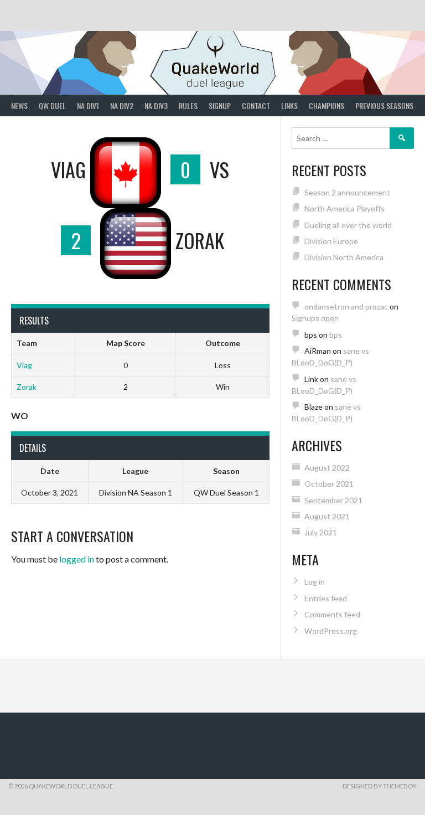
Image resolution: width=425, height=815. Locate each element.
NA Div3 (156, 105)
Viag (24, 365)
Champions (326, 105)
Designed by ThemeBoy (380, 786)
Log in (314, 581)
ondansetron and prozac (346, 306)
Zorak (27, 386)
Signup (220, 105)
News (19, 105)
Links (289, 105)
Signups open (315, 318)
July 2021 (320, 532)
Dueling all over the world (348, 225)
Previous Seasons (384, 105)
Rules (188, 105)
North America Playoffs (344, 208)
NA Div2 (121, 105)
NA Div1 (88, 105)
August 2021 (327, 516)
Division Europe (331, 241)
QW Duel (52, 105)
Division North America (343, 257)
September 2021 (333, 500)
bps (335, 334)
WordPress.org (330, 631)
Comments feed (332, 614)
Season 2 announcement (347, 192)
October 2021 (329, 483)
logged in (76, 559)
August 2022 (327, 467)
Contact (256, 105)
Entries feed (325, 598)
